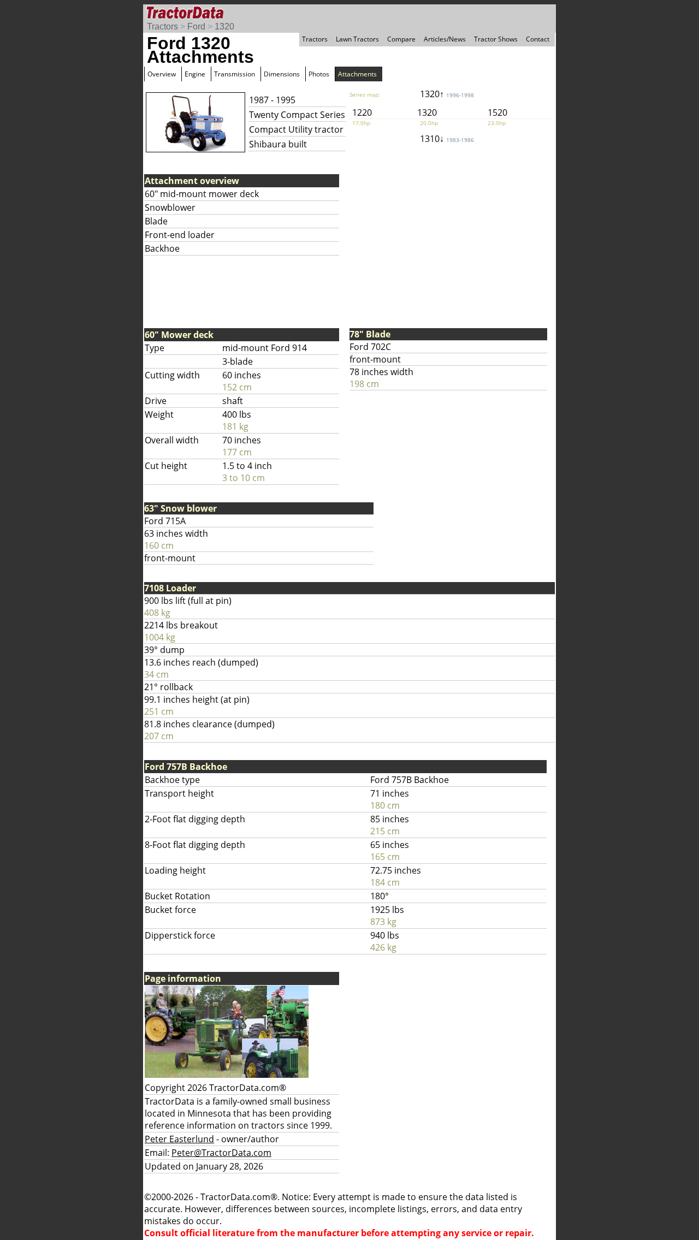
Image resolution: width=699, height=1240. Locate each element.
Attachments (357, 74)
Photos (319, 74)
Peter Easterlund (179, 1139)
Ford (196, 26)
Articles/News (445, 39)
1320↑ (447, 94)
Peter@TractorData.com (221, 1153)
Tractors (162, 26)
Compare (401, 39)
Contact (537, 39)
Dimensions (282, 74)
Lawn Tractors (357, 39)
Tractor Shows (496, 39)
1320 (224, 26)
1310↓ (447, 139)
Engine (195, 74)
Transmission (234, 74)
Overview (161, 74)
